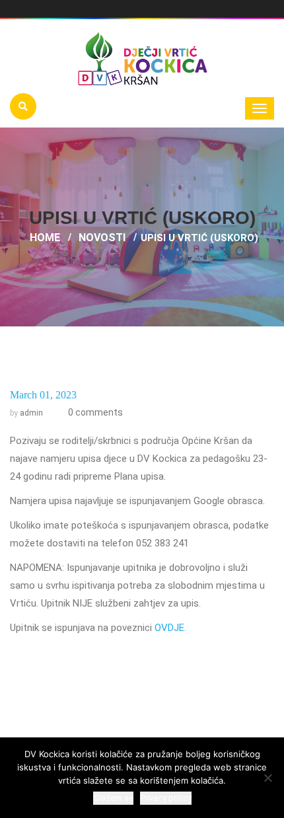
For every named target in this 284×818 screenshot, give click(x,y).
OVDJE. (170, 628)
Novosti (102, 237)
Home (45, 237)
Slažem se (113, 798)
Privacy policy (166, 798)
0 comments (94, 412)
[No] (267, 777)
